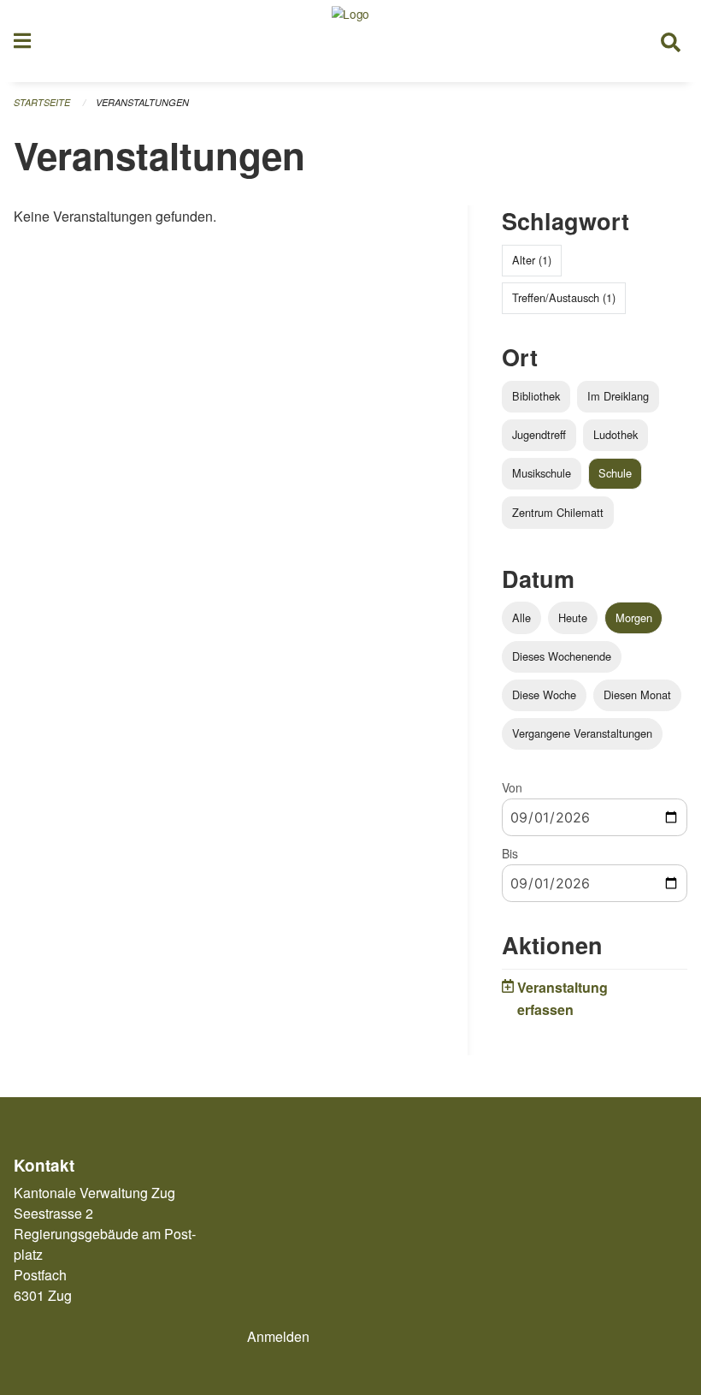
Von (512, 787)
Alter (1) (531, 260)
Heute (572, 617)
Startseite (42, 102)
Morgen (634, 617)
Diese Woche (544, 694)
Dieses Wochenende (561, 656)
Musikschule (541, 473)
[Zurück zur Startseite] (350, 41)
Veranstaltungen (142, 102)
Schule (615, 473)
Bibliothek (536, 396)
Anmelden (278, 1336)
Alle (521, 617)
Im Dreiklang (618, 396)
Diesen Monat (637, 694)
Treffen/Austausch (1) (564, 297)
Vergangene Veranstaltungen (582, 733)
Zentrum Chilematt (558, 512)
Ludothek (615, 434)
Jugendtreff (539, 434)
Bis (510, 853)
